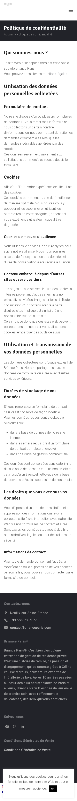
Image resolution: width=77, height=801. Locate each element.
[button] (71, 10)
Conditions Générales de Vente (27, 750)
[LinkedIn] (22, 726)
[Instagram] (14, 726)
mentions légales (55, 74)
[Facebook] (7, 726)
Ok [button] (52, 788)
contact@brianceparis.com (30, 628)
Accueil (9, 34)
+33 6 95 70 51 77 (23, 620)
